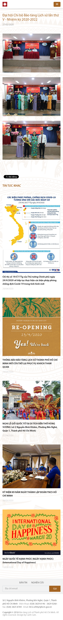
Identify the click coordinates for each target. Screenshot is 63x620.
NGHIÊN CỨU (37, 582)
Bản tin (23, 582)
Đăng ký (54, 589)
